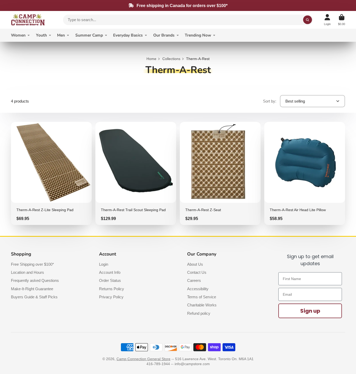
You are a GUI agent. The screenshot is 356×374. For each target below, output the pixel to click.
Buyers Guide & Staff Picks (34, 297)
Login (103, 264)
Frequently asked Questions (35, 280)
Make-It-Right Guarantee (32, 289)
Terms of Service (201, 297)
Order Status (110, 280)
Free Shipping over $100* (32, 264)
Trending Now (198, 35)
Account (327, 19)
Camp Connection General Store (143, 359)
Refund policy (198, 313)
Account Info (109, 272)
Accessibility (197, 289)
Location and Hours (27, 272)
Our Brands (164, 35)
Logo (28, 20)
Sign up (310, 310)
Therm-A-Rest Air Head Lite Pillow (304, 173)
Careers (194, 280)
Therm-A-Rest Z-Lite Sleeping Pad (51, 173)
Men (61, 35)
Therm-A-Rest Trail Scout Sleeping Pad (135, 173)
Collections (171, 59)
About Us (195, 264)
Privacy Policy (111, 297)
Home (151, 59)
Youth (41, 35)
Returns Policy (111, 289)
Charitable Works (202, 305)
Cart (341, 19)
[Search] (307, 19)
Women (18, 35)
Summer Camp (89, 35)
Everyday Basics (128, 35)
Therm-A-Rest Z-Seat (220, 173)
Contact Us (196, 272)
